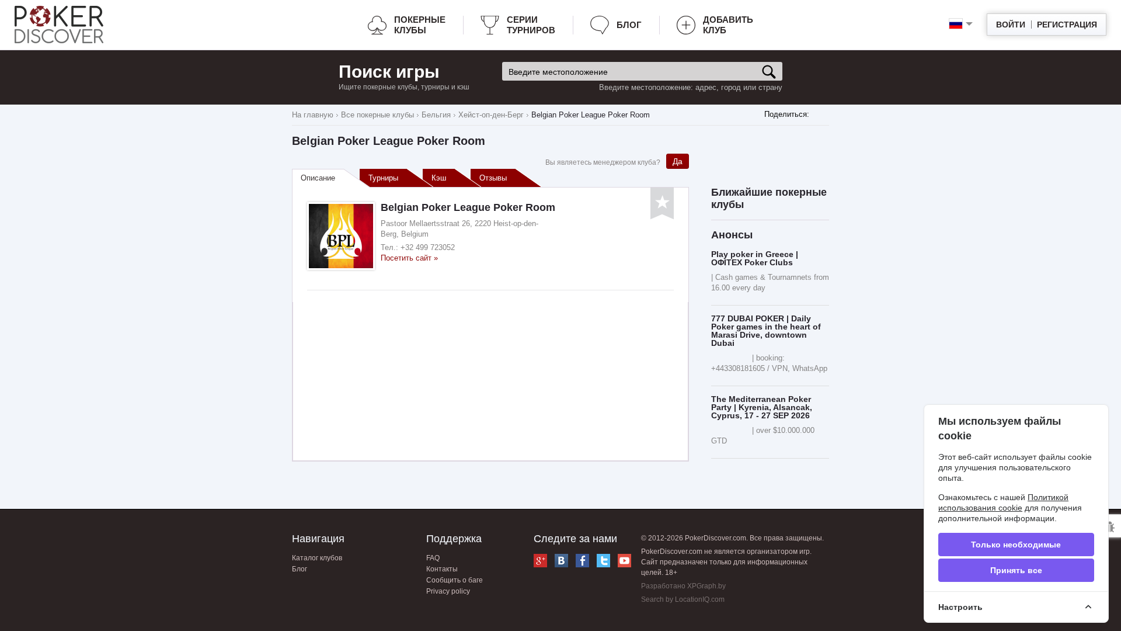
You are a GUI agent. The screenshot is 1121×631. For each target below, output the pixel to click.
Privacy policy (448, 591)
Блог (629, 25)
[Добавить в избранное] (662, 204)
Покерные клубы (419, 25)
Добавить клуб (728, 25)
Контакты (442, 569)
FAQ (433, 558)
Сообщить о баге (454, 580)
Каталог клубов (317, 558)
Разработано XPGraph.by (683, 586)
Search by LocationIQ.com (683, 599)
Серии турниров (531, 25)
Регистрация (1067, 24)
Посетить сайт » (409, 258)
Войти (1010, 24)
